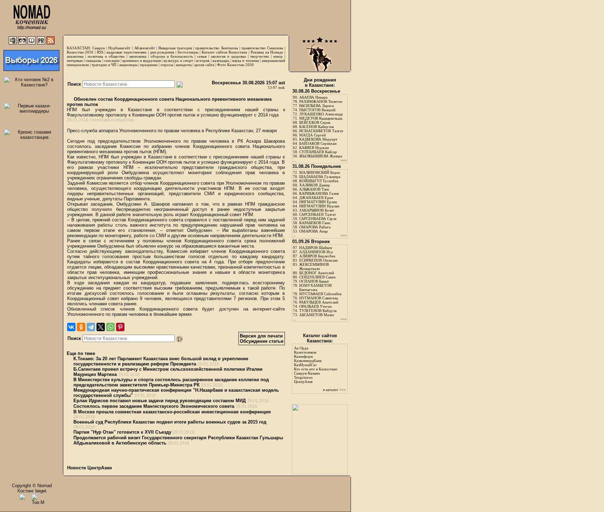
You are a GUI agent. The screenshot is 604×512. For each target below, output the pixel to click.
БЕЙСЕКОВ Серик (314, 122)
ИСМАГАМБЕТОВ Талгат (321, 131)
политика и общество (106, 56)
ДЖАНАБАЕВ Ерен (316, 197)
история (202, 60)
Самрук (98, 48)
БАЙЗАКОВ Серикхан (318, 143)
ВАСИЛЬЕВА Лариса (316, 106)
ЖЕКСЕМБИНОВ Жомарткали (314, 266)
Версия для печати (261, 336)
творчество (259, 56)
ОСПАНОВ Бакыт (314, 281)
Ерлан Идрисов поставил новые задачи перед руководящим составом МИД (159, 400)
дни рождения (162, 52)
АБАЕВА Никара (313, 97)
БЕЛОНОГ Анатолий (316, 273)
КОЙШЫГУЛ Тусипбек (318, 181)
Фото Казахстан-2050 (235, 65)
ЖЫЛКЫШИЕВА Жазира (320, 156)
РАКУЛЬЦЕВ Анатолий (318, 302)
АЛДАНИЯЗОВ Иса (316, 252)
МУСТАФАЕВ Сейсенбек (320, 294)
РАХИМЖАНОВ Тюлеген (320, 101)
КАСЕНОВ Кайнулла (316, 127)
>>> (343, 160)
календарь (221, 60)
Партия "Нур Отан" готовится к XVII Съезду (122, 432)
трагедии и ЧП (104, 65)
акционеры (128, 65)
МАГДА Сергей (312, 135)
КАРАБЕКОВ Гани (314, 223)
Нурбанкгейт (119, 48)
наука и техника (245, 60)
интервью (75, 60)
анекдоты (184, 65)
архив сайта (204, 65)
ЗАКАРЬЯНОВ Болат (316, 210)
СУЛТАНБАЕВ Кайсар (318, 152)
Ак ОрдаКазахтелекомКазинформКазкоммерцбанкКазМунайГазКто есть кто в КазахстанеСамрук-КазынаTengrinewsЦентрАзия (315, 365)
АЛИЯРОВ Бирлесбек (317, 256)
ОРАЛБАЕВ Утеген (315, 306)
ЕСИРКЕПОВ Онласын (318, 260)
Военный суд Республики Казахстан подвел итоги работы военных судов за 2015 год (169, 422)
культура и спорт (178, 60)
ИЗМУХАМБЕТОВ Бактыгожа (315, 287)
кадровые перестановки (126, 52)
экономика (137, 56)
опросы (166, 65)
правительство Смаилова (262, 48)
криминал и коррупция (141, 60)
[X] (100, 327)
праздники (149, 65)
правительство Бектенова (216, 48)
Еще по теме (81, 353)
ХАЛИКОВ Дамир (314, 185)
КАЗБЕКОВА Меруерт (318, 139)
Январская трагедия (175, 48)
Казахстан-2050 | (82, 52)
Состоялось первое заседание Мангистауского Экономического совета (153, 406)
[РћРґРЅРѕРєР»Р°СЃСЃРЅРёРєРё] (81, 327)
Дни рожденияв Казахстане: (320, 82)
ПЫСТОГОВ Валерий (317, 110)
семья (202, 56)
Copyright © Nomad (32, 485)
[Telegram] (91, 327)
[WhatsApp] (110, 327)
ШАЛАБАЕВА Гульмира (319, 177)
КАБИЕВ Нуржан (314, 147)
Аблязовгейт (144, 48)
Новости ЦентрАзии (89, 467)
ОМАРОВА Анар (313, 231)
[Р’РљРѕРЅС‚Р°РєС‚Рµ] (71, 327)
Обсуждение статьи (261, 341)
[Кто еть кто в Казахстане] (320, 472)
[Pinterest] (120, 327)
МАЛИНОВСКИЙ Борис (319, 172)
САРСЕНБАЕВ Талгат (317, 214)
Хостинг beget (31, 490)
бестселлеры (188, 52)
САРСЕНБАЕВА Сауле (318, 218)
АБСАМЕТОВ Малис (317, 315)
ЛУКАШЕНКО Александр (321, 114)
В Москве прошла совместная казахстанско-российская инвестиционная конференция (172, 411)
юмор (278, 56)
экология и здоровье (228, 56)
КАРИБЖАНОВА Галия (319, 193)
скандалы (93, 60)
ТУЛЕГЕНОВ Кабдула (318, 310)
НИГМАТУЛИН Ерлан (318, 202)
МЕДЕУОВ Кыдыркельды (320, 118)
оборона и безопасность (172, 56)
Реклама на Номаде (267, 52)
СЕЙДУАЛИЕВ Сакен (317, 277)
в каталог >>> (334, 389)
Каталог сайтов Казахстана (224, 52)
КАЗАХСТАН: (79, 48)
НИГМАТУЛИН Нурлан (319, 206)
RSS (100, 52)
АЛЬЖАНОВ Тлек (314, 189)
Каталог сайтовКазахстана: (320, 338)
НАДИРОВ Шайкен (315, 248)
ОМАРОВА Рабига (315, 227)
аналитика (75, 56)
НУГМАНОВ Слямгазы (318, 298)
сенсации (112, 60)
